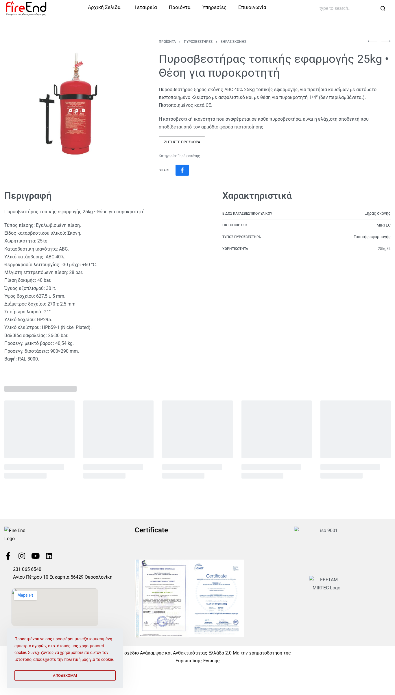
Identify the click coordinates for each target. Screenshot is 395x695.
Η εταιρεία (144, 7)
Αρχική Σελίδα (104, 7)
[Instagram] (21, 556)
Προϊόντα (167, 42)
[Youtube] (35, 556)
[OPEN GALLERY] (68, 104)
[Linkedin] (49, 556)
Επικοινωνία (252, 7)
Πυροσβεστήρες (198, 42)
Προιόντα (180, 7)
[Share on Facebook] (182, 170)
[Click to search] (382, 8)
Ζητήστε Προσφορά (182, 142)
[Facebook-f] (8, 556)
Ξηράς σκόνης (233, 42)
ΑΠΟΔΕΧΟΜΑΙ (65, 675)
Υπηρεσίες (214, 7)
